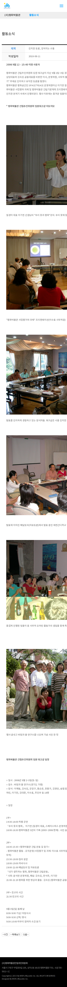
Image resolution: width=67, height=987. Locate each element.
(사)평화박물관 (12, 15)
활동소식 (34, 15)
